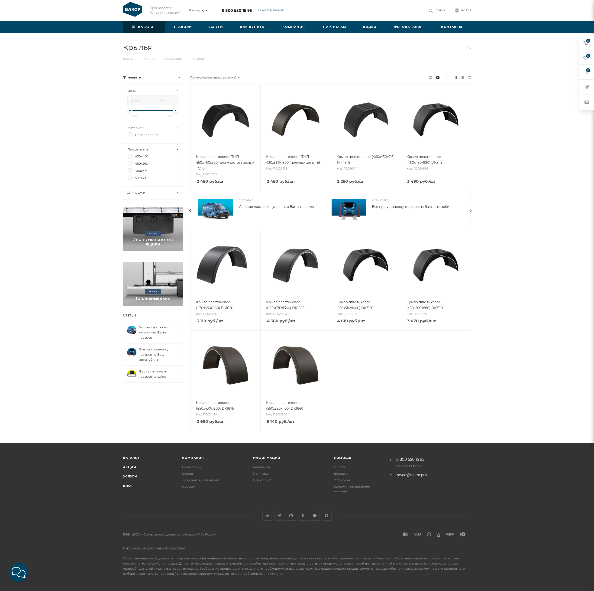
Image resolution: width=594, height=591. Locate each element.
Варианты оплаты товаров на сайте (153, 373)
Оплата (339, 467)
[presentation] (190, 210)
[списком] (462, 77)
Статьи (129, 315)
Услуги (130, 476)
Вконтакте (267, 516)
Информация (266, 458)
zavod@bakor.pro (411, 475)
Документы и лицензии (200, 480)
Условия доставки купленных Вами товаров (276, 207)
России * (174, 12)
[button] (18, 572)
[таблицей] (469, 77)
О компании (192, 467)
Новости (188, 486)
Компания (193, 458)
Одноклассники (303, 516)
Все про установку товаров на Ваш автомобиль (412, 207)
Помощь (342, 458)
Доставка (341, 473)
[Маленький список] (430, 77)
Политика (261, 473)
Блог (128, 485)
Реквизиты (261, 467)
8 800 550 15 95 (237, 10)
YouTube (291, 516)
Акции (129, 467)
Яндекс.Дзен (327, 516)
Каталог (131, 458)
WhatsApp (315, 516)
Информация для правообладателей (154, 548)
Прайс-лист (262, 480)
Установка (342, 480)
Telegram (279, 516)
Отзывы (188, 473)
